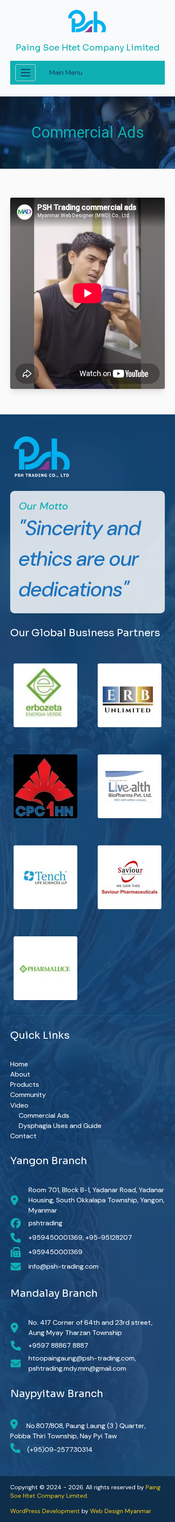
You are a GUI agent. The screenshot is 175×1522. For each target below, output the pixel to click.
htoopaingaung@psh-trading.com (81, 1358)
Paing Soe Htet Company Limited (88, 48)
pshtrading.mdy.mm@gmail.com (77, 1368)
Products (24, 1084)
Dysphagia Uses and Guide (60, 1125)
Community (28, 1094)
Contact (23, 1135)
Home (19, 1064)
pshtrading (45, 1223)
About (20, 1074)
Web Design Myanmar (120, 1511)
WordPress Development (45, 1511)
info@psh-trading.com (63, 1266)
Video (19, 1105)
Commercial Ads (44, 1115)
